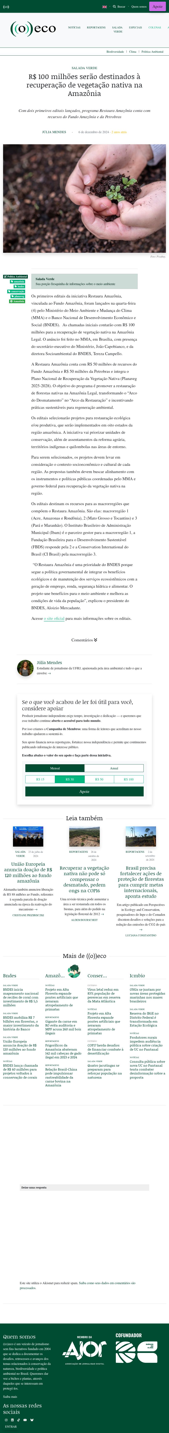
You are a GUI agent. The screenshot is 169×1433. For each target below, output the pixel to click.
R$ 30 (70, 779)
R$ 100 (129, 779)
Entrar (11, 1426)
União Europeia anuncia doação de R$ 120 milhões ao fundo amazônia (28, 872)
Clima (132, 52)
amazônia (19, 281)
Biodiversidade (115, 52)
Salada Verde (117, 29)
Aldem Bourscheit (84, 920)
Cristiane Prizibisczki (28, 915)
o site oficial (54, 618)
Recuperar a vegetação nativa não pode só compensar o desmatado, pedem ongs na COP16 (84, 879)
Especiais (135, 27)
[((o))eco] (34, 29)
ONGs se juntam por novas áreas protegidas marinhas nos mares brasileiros (147, 995)
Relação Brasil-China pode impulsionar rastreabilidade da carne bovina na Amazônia (61, 1077)
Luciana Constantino (141, 935)
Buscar (121, 6)
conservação (17, 291)
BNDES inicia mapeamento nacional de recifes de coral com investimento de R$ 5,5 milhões (21, 997)
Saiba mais (10, 1396)
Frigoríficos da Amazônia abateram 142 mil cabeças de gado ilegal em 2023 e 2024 (63, 1051)
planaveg (19, 296)
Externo (92, 985)
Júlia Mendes (54, 132)
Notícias (74, 27)
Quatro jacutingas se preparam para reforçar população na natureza (105, 1071)
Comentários (82, 640)
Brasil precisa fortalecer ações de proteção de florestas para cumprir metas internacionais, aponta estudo (141, 881)
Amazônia (18, 301)
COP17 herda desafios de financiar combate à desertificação (105, 1049)
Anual (114, 768)
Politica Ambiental (152, 52)
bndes (21, 286)
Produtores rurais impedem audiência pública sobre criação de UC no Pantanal (146, 1043)
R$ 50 (99, 779)
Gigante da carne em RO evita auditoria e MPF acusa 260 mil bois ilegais (63, 1027)
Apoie (158, 6)
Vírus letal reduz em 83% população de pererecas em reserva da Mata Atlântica (104, 995)
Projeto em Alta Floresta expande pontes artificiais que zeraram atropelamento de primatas (61, 999)
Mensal (55, 768)
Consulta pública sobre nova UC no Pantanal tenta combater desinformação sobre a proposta (147, 1069)
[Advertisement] (84, 1144)
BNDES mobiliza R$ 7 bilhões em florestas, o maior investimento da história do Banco (21, 1023)
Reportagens (96, 27)
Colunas (155, 27)
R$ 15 (40, 779)
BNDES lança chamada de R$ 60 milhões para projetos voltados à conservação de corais (20, 1071)
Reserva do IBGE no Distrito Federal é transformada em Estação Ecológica (144, 1019)
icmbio (137, 975)
